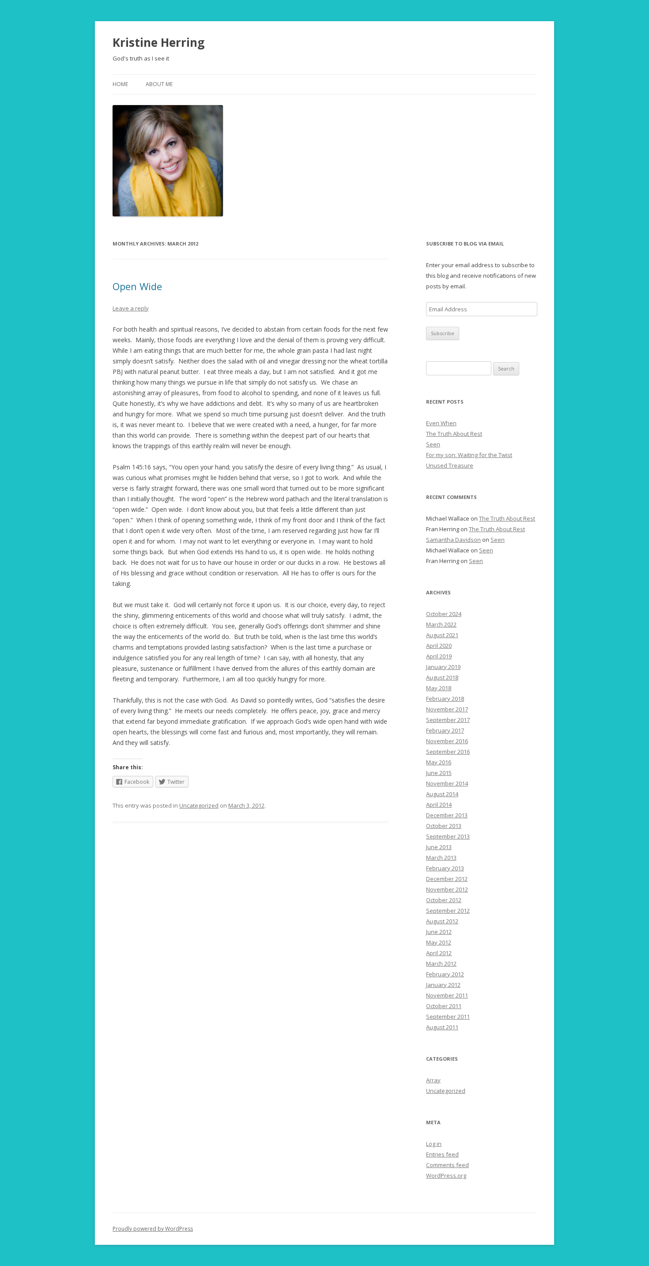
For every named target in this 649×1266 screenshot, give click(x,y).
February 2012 (445, 974)
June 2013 (439, 847)
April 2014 (439, 805)
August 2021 (442, 635)
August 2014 (442, 794)
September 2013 (448, 836)
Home (120, 84)
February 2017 (445, 730)
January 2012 (443, 985)
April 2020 (439, 646)
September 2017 (448, 720)
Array (433, 1080)
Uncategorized (199, 805)
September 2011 (448, 1016)
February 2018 (445, 699)
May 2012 (438, 942)
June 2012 (439, 932)
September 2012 (448, 911)
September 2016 (448, 752)
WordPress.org (446, 1175)
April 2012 (439, 953)
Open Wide (137, 286)
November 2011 (447, 995)
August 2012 (442, 921)
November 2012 (447, 889)
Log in (433, 1144)
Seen (433, 444)
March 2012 (441, 963)
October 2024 (443, 614)
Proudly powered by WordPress (153, 1228)
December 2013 (447, 815)
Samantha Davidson (453, 540)
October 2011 (443, 1006)
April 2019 (439, 656)
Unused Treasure (449, 465)
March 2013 (441, 858)
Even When (441, 423)
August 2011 (442, 1027)
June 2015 (439, 773)
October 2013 (443, 826)
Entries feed (442, 1154)
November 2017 (447, 709)
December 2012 (447, 879)
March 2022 (441, 624)
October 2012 (443, 900)
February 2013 (445, 868)
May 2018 (438, 688)
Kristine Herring (158, 42)
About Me (159, 84)
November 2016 (447, 741)
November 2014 (447, 783)
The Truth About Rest (454, 434)
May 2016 (438, 762)
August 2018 (442, 677)
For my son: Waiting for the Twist (469, 455)
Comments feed (447, 1165)
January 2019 (443, 667)
